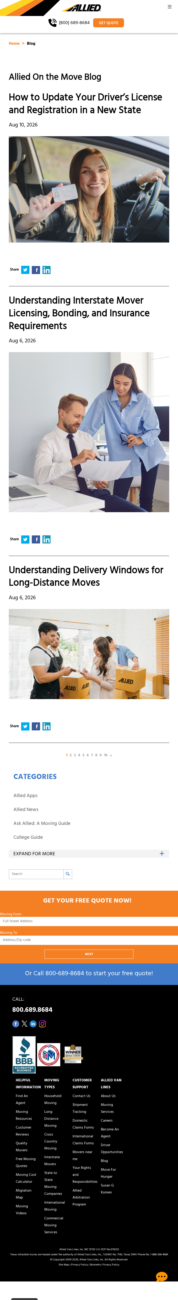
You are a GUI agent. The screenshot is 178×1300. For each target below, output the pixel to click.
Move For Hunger (108, 1173)
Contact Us (81, 1096)
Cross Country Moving (50, 1141)
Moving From (10, 914)
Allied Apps (25, 796)
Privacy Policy (79, 1265)
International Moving (54, 1206)
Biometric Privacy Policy (104, 1265)
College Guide (28, 837)
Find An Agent (22, 1100)
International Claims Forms (83, 1140)
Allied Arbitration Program (81, 1197)
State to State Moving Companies (53, 1184)
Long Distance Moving (51, 1119)
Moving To (8, 933)
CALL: (32, 1006)
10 (106, 755)
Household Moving (52, 1100)
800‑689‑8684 (64, 974)
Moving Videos (22, 1210)
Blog (104, 1161)
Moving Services (107, 1109)
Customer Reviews (23, 1131)
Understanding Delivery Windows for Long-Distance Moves (86, 577)
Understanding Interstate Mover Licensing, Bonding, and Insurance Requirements (79, 314)
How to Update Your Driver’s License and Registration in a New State (85, 104)
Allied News (25, 810)
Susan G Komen (107, 1189)
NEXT (89, 954)
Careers (107, 1120)
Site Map (64, 1265)
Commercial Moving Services (53, 1225)
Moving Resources (24, 1116)
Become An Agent (110, 1133)
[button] (169, 8)
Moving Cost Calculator (26, 1179)
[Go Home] (50, 8)
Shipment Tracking (80, 1109)
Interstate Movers (52, 1161)
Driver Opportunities (112, 1149)
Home (15, 44)
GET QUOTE (108, 23)
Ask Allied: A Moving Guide (41, 824)
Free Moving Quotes (26, 1163)
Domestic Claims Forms (83, 1124)
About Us (108, 1096)
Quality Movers (22, 1147)
